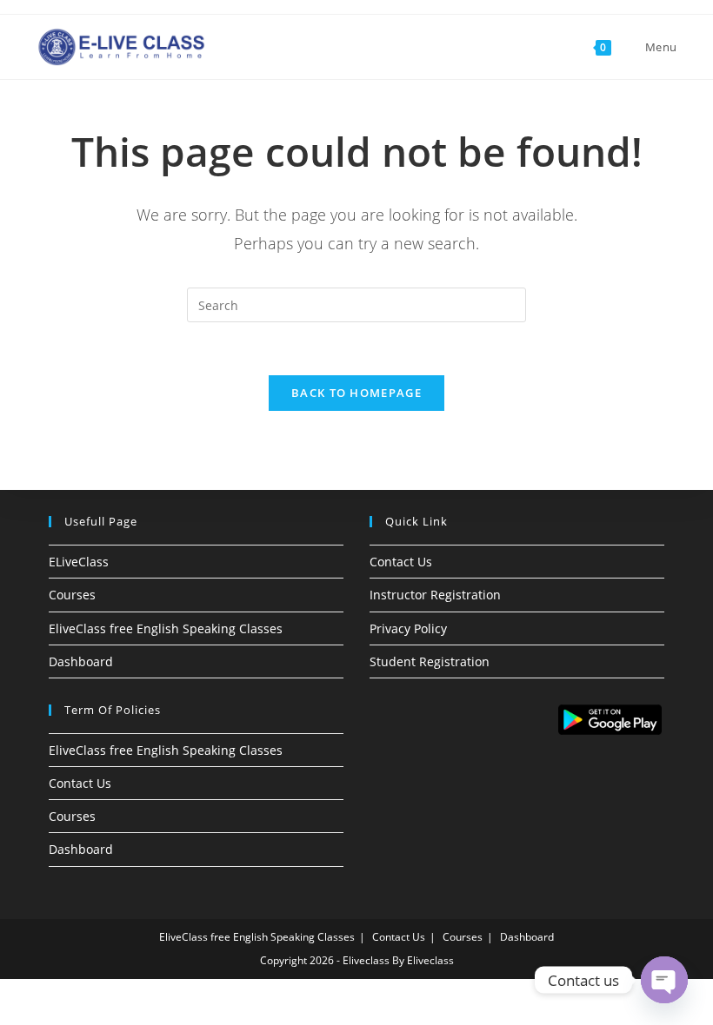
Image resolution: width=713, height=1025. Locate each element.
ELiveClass (79, 561)
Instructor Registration (435, 594)
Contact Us (401, 561)
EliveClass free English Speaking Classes (166, 628)
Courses (72, 594)
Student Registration (430, 661)
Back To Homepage (356, 392)
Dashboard (81, 661)
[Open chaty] (664, 979)
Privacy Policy (408, 628)
